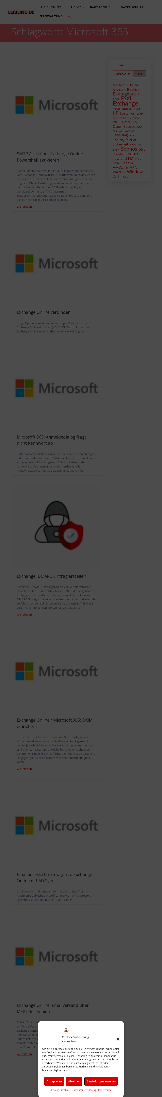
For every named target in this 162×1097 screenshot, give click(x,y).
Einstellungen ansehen (101, 1081)
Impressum (104, 1090)
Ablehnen (74, 1081)
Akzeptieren (54, 1081)
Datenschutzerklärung (84, 1090)
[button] (118, 1039)
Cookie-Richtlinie (60, 1090)
